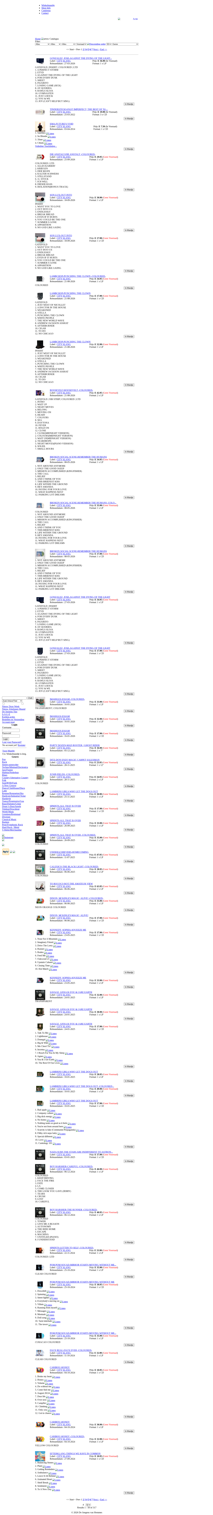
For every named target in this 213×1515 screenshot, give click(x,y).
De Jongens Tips (9, 711)
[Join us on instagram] (7, 836)
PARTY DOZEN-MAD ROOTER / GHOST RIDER (75, 745)
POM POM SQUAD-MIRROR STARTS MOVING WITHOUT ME (82, 1282)
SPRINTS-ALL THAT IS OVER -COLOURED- (73, 835)
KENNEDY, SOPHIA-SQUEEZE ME (68, 930)
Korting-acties (8, 717)
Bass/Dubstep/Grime (11, 804)
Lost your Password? (12, 742)
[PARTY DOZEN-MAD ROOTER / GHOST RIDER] (40, 752)
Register (21, 745)
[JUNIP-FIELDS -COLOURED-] (40, 781)
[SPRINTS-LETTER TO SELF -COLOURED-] (40, 1254)
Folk (4, 780)
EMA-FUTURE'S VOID (61, 124)
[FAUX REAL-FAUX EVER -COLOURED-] (40, 1357)
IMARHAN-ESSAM (60, 716)
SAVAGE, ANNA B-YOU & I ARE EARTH (71, 992)
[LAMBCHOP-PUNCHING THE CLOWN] (40, 300)
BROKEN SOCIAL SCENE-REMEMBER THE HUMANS (78, 457)
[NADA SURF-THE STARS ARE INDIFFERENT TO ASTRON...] (40, 1159)
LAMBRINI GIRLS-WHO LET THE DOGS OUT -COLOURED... (82, 1086)
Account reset (8, 722)
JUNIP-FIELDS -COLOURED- (65, 774)
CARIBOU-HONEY (60, 1367)
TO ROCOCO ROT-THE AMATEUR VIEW (71, 883)
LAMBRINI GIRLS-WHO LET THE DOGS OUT (74, 791)
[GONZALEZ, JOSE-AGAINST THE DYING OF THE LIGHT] (40, 604)
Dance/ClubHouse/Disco (13, 788)
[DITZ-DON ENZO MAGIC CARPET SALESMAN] (40, 767)
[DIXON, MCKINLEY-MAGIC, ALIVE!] (40, 922)
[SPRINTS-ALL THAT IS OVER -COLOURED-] (40, 842)
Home (38, 39)
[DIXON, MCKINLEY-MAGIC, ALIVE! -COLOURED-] (40, 905)
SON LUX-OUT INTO (61, 195)
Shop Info (46, 8)
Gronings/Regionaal (11, 814)
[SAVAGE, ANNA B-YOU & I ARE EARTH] (40, 999)
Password (6, 733)
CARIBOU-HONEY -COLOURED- (67, 1436)
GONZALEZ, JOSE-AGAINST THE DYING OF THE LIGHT (80, 597)
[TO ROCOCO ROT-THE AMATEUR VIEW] (40, 890)
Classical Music (9, 819)
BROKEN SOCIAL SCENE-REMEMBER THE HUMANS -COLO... (83, 503)
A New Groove (9, 785)
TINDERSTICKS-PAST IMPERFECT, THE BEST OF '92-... (79, 109)
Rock (4, 762)
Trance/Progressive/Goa (13, 801)
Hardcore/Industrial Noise (14, 796)
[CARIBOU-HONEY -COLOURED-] (40, 1443)
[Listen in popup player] (50, 133)
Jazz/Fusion (7, 770)
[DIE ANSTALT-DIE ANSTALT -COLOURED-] (40, 161)
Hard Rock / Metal (10, 827)
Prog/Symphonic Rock (12, 824)
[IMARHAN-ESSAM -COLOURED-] (40, 706)
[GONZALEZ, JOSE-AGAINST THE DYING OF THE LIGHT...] (40, 65)
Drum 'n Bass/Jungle (11, 806)
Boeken (5, 822)
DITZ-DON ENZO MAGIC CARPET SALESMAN (75, 760)
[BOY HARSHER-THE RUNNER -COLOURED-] (40, 1216)
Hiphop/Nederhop (10, 772)
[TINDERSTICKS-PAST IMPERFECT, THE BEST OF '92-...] (40, 116)
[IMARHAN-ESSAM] (40, 723)
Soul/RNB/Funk (9, 783)
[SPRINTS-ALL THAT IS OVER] (40, 813)
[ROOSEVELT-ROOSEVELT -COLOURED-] (40, 397)
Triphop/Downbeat (10, 809)
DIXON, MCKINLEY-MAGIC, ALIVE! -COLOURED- (76, 898)
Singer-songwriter (10, 764)
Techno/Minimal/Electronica (15, 767)
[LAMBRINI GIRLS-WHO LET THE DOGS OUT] (40, 798)
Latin (4, 790)
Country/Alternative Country (15, 777)
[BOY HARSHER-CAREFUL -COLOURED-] (40, 1173)
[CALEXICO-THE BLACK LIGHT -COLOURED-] (40, 873)
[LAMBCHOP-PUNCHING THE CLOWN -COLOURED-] (40, 283)
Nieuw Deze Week (10, 706)
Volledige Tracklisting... (46, 146)
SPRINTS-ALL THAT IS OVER (65, 806)
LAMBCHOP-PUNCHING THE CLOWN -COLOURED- (78, 276)
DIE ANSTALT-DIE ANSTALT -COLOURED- (72, 154)
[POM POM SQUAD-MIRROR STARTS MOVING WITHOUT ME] (40, 1289)
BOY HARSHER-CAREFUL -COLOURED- (71, 1166)
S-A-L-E (6, 714)
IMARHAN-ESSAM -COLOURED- (67, 699)
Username (6, 727)
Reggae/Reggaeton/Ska (12, 793)
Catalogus (46, 10)
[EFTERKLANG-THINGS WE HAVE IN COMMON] (40, 1460)
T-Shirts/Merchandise (12, 830)
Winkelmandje (48, 5)
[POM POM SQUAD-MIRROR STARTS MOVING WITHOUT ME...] (40, 1272)
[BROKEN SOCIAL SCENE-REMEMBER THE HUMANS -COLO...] (40, 509)
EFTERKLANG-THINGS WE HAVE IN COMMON (75, 1453)
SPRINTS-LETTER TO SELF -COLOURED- (72, 1247)
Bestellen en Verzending (13, 719)
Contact (45, 13)
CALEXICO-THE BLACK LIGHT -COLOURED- (74, 866)
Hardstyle (6, 798)
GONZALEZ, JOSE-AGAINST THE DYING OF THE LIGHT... (81, 58)
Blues (4, 775)
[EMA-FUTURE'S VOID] (40, 131)
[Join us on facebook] (3, 834)
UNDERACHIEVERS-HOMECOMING (69, 852)
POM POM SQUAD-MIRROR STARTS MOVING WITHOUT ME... (83, 1265)
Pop (4, 759)
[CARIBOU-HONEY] (40, 1374)
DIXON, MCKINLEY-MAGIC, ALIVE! (69, 915)
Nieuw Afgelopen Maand (13, 709)
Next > (96, 49)
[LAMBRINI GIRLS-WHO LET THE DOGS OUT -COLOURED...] (40, 1093)
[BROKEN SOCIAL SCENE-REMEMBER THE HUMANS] (40, 464)
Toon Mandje (8, 751)
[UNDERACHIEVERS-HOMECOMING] (40, 859)
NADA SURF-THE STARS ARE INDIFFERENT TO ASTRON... (81, 1152)
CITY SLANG (64, 61)
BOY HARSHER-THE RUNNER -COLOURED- (73, 1209)
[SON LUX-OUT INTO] (40, 202)
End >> (103, 49)
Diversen (6, 817)
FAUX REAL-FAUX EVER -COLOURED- (71, 1350)
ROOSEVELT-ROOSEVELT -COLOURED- (71, 390)
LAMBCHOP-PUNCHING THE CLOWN (70, 293)
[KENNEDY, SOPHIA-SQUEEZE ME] (40, 937)
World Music (8, 811)
